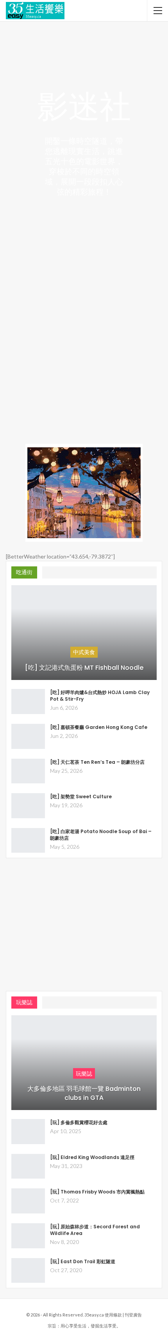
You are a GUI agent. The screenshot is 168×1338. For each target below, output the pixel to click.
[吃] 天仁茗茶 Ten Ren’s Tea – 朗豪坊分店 (97, 762)
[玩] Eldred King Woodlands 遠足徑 (92, 1157)
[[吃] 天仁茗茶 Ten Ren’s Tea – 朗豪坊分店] (28, 771)
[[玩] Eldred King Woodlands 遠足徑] (28, 1166)
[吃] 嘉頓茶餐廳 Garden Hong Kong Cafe (98, 727)
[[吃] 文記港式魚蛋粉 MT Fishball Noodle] (84, 632)
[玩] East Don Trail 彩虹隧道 (82, 1261)
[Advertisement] (84, 343)
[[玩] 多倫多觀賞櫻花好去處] (28, 1131)
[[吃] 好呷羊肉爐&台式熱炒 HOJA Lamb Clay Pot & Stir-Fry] (28, 701)
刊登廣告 (133, 1314)
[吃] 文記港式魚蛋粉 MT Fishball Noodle (84, 668)
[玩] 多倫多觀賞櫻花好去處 (78, 1122)
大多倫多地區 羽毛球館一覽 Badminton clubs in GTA (84, 1093)
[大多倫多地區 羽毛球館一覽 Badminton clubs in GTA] (84, 1062)
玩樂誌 (84, 1073)
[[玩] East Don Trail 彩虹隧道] (28, 1270)
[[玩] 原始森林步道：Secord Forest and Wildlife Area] (28, 1235)
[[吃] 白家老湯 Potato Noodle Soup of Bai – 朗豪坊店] (28, 840)
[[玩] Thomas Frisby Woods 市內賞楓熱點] (28, 1200)
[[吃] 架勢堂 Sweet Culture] (28, 805)
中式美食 (84, 652)
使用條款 (113, 1314)
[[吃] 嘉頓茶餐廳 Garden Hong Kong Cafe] (28, 736)
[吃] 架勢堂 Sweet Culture (81, 796)
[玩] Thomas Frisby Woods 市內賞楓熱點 (97, 1191)
